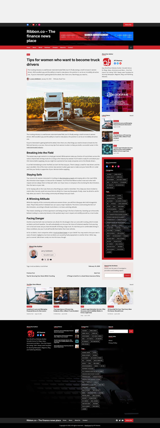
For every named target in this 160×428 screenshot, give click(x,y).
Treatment (120, 246)
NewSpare (88, 425)
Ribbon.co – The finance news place (41, 36)
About (110, 340)
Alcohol (119, 195)
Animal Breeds (117, 174)
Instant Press (110, 227)
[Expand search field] (130, 47)
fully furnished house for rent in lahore (117, 214)
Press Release (110, 187)
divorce (108, 206)
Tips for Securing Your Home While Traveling (41, 276)
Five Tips (109, 211)
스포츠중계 (109, 252)
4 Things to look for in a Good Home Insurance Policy (83, 276)
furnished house (111, 219)
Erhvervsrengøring (111, 209)
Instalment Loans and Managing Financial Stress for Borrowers (122, 123)
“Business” (116, 121)
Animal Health (110, 177)
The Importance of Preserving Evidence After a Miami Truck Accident (122, 136)
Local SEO (125, 227)
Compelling (119, 177)
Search (127, 275)
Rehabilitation (117, 241)
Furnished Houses (122, 219)
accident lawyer (111, 195)
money (108, 236)
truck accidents (35, 266)
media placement (111, 233)
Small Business (119, 244)
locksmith (117, 230)
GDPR (108, 225)
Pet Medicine (123, 182)
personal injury (111, 238)
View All (131, 115)
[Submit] (131, 331)
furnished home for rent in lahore (115, 217)
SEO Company (110, 244)
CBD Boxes (113, 203)
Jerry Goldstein (36, 79)
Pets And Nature (120, 185)
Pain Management (116, 236)
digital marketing (122, 203)
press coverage (121, 238)
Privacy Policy (113, 343)
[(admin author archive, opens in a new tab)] (28, 80)
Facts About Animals (122, 179)
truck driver (44, 266)
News (28, 54)
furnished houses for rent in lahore (116, 222)
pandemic (126, 236)
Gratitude (114, 225)
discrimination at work (67, 178)
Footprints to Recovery (119, 211)
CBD (107, 203)
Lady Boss (118, 227)
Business (120, 198)
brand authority (111, 198)
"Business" (109, 174)
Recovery (109, 241)
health (121, 225)
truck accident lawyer (61, 233)
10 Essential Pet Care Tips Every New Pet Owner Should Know (120, 310)
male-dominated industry (35, 147)
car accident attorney (120, 201)
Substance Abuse (111, 246)
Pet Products (110, 185)
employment (121, 206)
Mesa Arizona (120, 233)
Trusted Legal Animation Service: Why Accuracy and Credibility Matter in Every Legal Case (123, 149)
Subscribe (129, 420)
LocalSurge (109, 230)
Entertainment (110, 179)
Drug (114, 206)
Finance (121, 209)
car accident (110, 201)
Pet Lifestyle (115, 182)
